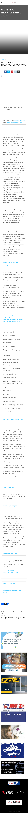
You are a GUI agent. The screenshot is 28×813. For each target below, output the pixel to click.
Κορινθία (3, 59)
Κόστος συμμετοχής (9, 487)
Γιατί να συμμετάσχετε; (10, 506)
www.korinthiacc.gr (19, 120)
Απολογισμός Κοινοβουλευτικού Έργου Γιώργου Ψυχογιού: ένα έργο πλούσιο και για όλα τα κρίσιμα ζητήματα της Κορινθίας (13, 619)
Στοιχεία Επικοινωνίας (10, 553)
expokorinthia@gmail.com (14, 122)
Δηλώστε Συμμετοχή (9, 583)
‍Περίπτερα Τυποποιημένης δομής (13, 419)
